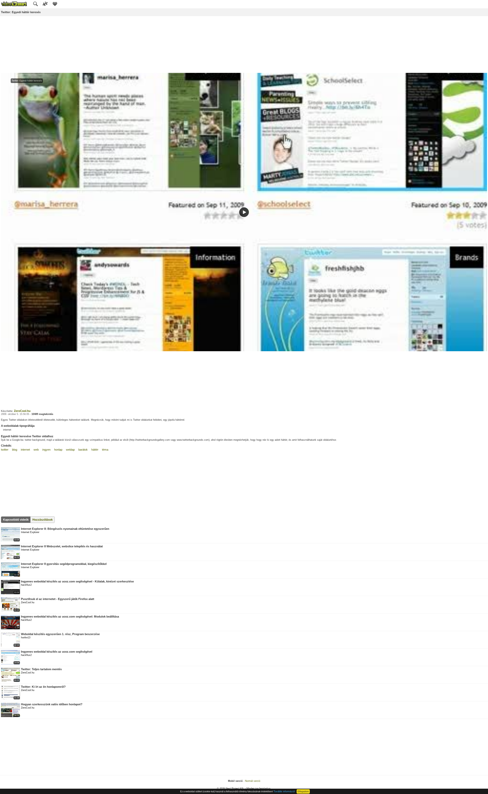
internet (25, 449)
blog (14, 449)
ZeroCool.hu (22, 410)
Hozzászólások (42, 519)
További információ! (284, 791)
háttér (94, 449)
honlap (58, 449)
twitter (4, 449)
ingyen (46, 449)
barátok (83, 449)
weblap (70, 449)
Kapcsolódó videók (16, 519)
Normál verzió (252, 781)
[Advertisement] (244, 44)
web (36, 449)
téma (105, 449)
